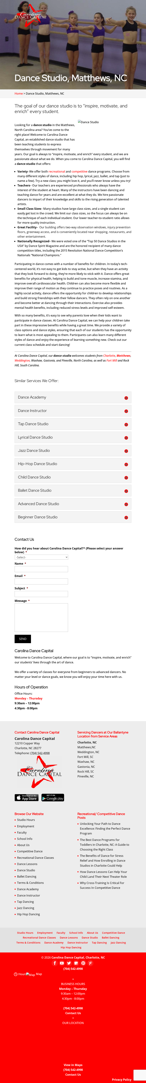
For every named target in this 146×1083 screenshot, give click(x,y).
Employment (25, 826)
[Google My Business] (76, 963)
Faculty (22, 832)
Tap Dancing (25, 902)
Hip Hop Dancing (28, 914)
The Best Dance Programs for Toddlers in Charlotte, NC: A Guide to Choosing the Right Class (104, 844)
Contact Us (73, 1013)
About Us (23, 845)
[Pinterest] (83, 963)
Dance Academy (28, 889)
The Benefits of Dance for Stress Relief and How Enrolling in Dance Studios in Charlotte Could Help (102, 860)
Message (22, 601)
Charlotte (109, 356)
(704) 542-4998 (73, 969)
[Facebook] (55, 963)
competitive (79, 171)
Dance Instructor (28, 895)
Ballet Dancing (26, 876)
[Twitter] (69, 963)
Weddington (22, 360)
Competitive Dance (30, 851)
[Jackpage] (90, 963)
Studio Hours (26, 820)
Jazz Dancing (25, 908)
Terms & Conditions (30, 883)
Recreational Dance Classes (35, 858)
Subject (21, 588)
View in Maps (73, 1065)
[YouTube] (62, 963)
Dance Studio (26, 870)
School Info (24, 839)
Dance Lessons (27, 864)
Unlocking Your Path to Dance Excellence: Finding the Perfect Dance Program (105, 828)
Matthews (124, 356)
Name (20, 564)
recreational (57, 171)
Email (20, 576)
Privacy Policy (121, 1080)
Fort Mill (111, 360)
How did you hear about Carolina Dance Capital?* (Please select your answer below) (69, 550)
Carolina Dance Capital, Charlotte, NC (78, 957)
